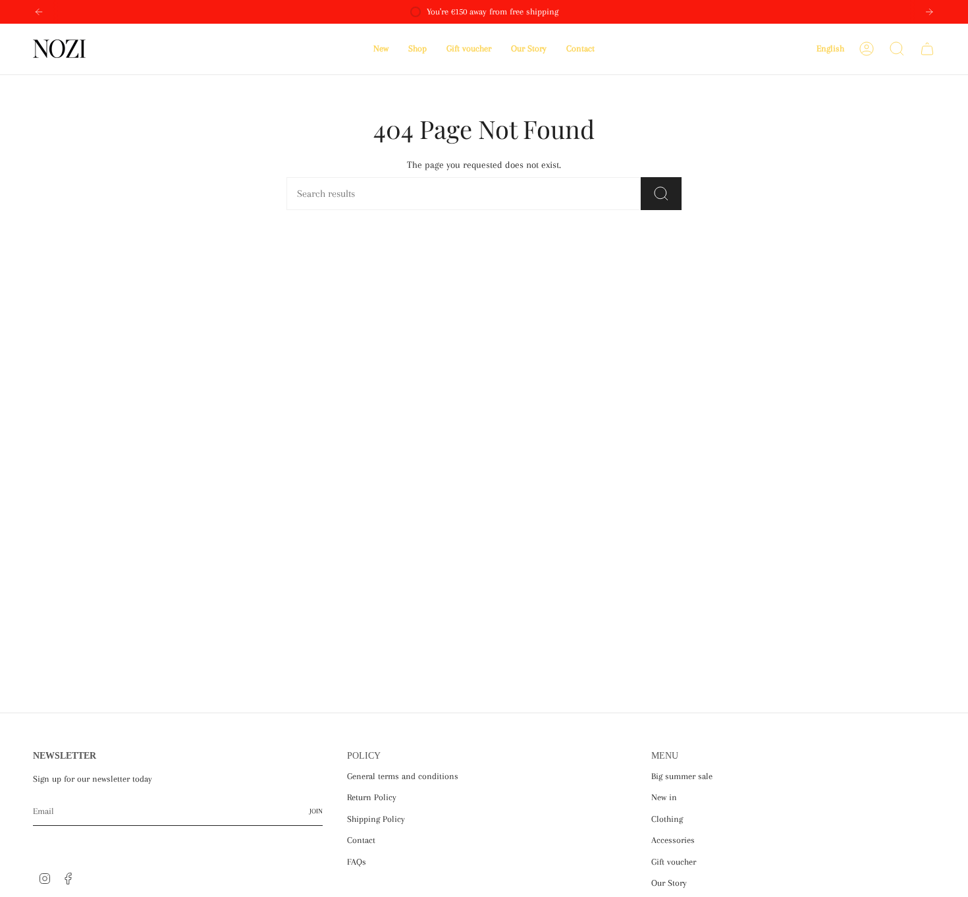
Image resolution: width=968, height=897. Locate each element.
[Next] (929, 12)
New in (664, 797)
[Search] (661, 193)
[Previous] (39, 12)
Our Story (669, 883)
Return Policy (371, 797)
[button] (417, 49)
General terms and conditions (402, 776)
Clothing (667, 819)
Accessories (673, 840)
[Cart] (927, 49)
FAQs (356, 862)
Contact (361, 840)
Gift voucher (673, 862)
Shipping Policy (376, 819)
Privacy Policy (254, 838)
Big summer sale (682, 776)
